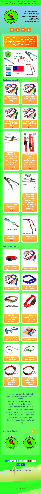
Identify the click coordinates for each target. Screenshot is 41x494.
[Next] (36, 431)
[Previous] (32, 431)
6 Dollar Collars (19, 487)
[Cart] (23, 30)
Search (12, 470)
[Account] (17, 30)
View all (35, 80)
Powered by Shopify (20, 488)
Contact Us (19, 470)
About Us (28, 470)
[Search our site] (28, 30)
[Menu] (12, 30)
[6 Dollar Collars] (11, 16)
